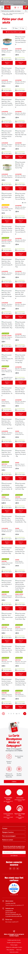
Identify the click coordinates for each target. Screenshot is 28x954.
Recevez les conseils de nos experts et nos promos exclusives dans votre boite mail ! (14, 847)
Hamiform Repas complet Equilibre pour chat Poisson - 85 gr (7, 564)
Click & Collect (19, 797)
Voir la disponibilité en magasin (14, 32)
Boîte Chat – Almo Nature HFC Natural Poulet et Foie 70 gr (20, 337)
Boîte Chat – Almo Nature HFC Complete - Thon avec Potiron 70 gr (20, 52)
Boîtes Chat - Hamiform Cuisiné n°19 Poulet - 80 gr (7, 371)
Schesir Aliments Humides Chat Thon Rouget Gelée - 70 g (19, 434)
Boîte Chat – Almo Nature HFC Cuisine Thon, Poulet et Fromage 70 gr (20, 370)
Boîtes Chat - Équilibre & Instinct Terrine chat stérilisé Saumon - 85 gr (7, 243)
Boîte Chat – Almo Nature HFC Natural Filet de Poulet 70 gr (20, 403)
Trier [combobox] (23, 28)
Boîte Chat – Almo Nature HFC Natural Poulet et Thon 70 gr (7, 434)
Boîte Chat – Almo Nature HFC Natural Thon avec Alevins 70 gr (20, 241)
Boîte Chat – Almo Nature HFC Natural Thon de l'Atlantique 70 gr (7, 52)
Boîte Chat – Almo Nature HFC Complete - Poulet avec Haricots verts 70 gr (7, 146)
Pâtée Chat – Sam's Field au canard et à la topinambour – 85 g (7, 663)
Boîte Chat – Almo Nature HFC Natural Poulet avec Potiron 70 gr (20, 114)
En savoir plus (13, 894)
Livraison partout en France (8, 814)
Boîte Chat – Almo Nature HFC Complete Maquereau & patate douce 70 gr (7, 177)
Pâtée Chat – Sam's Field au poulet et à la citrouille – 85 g (7, 467)
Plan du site (18, 949)
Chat (7, 13)
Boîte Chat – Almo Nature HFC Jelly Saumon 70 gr (20, 176)
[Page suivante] (24, 713)
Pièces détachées (10, 949)
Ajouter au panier (7, 63)
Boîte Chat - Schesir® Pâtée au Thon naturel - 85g (20, 465)
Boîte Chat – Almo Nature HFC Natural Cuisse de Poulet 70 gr (7, 531)
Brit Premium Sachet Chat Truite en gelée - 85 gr (7, 209)
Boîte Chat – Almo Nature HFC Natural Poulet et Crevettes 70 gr (7, 274)
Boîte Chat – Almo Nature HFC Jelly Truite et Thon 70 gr (20, 146)
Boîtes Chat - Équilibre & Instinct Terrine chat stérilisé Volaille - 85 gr (7, 339)
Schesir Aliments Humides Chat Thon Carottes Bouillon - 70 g (7, 403)
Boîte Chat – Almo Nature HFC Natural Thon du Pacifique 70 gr (7, 83)
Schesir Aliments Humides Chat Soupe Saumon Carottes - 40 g (7, 500)
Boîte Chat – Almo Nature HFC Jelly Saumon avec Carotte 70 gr (20, 274)
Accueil (3, 13)
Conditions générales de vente (14, 940)
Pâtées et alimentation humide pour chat (16, 13)
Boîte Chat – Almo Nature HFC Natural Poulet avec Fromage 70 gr (7, 306)
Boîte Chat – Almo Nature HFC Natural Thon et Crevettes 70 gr (20, 83)
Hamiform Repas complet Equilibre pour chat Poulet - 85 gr (20, 500)
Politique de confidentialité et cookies (14, 947)
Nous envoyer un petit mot (11, 921)
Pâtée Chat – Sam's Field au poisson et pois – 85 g (7, 629)
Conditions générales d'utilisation (14, 942)
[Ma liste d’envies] (21, 7)
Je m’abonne (14, 855)
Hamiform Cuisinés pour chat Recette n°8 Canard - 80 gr (7, 696)
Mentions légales (14, 945)
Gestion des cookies (14, 952)
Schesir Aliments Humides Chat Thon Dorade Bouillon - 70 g (20, 531)
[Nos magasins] (15, 7)
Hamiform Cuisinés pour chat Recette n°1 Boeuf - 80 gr (7, 597)
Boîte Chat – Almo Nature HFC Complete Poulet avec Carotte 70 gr (7, 114)
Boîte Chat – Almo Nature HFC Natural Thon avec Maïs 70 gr (20, 208)
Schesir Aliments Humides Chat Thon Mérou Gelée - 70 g (19, 563)
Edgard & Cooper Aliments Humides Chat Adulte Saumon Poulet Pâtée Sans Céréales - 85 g (20, 599)
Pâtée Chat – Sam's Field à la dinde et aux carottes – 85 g (20, 663)
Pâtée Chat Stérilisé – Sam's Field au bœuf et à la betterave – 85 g (20, 696)
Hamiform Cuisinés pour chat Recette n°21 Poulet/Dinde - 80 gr (20, 630)
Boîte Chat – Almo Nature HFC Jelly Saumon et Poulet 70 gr (20, 306)
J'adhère (14, 781)
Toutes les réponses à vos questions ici (14, 905)
